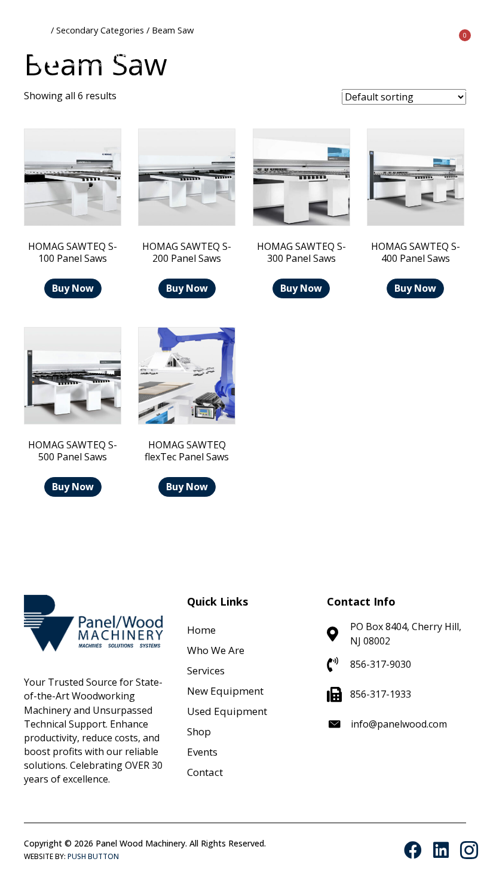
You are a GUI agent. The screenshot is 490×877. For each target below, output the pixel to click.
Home (201, 630)
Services (206, 670)
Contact (205, 772)
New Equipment (225, 691)
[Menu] (395, 45)
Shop (199, 731)
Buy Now (73, 288)
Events (202, 752)
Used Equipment (227, 711)
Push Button (93, 856)
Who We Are (215, 650)
